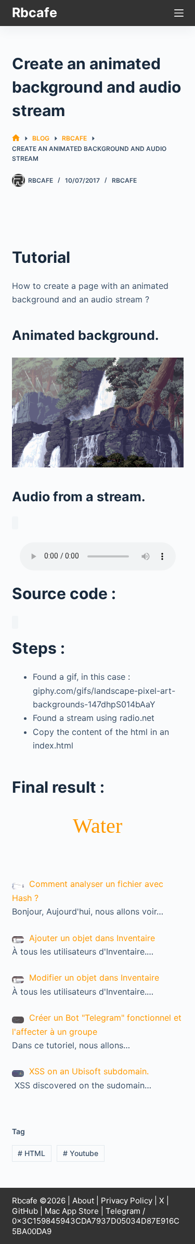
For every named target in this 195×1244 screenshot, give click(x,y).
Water (97, 825)
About (83, 1200)
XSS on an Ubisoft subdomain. (89, 1071)
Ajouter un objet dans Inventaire (92, 938)
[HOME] (16, 138)
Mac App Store (72, 1211)
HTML (31, 1153)
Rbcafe (34, 12)
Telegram (123, 1211)
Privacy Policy (126, 1200)
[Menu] (179, 13)
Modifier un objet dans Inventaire (94, 977)
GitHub (25, 1211)
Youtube (80, 1153)
